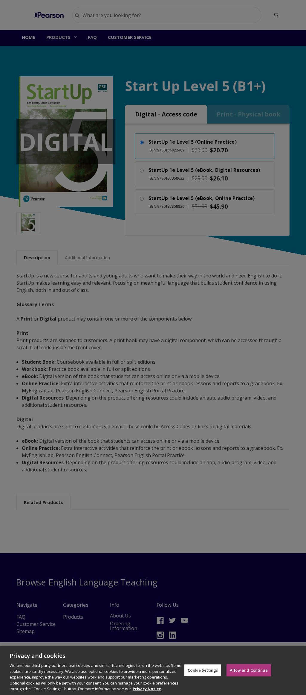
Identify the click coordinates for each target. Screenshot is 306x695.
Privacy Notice (147, 688)
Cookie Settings (203, 670)
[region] (153, 670)
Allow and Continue (248, 670)
